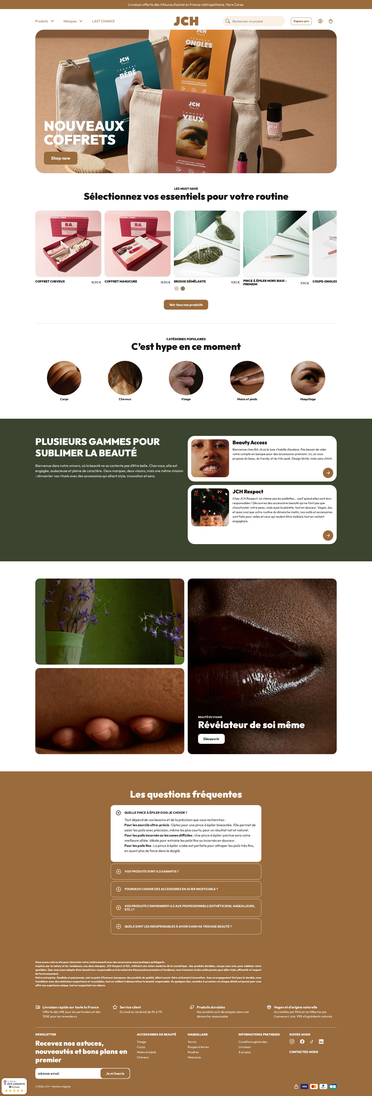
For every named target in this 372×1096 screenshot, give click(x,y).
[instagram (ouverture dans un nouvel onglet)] (291, 1041)
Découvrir (211, 739)
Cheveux (125, 399)
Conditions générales (253, 1042)
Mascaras (194, 1057)
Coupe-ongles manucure (334, 281)
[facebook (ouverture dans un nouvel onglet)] (302, 1041)
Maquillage (308, 399)
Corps (64, 399)
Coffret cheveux (50, 281)
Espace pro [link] (301, 21)
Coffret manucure (121, 281)
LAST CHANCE (103, 21)
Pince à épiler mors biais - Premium (265, 282)
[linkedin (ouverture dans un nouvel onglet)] (321, 1041)
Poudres (193, 1052)
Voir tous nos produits (186, 305)
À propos (245, 1052)
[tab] (186, 833)
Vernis (192, 1042)
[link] (320, 21)
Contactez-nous (303, 1052)
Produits (41, 21)
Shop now (60, 158)
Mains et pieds (247, 399)
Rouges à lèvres (198, 1047)
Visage (186, 399)
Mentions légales (61, 1086)
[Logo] (186, 21)
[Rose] (176, 288)
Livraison (245, 1047)
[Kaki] (182, 288)
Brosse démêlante (190, 281)
